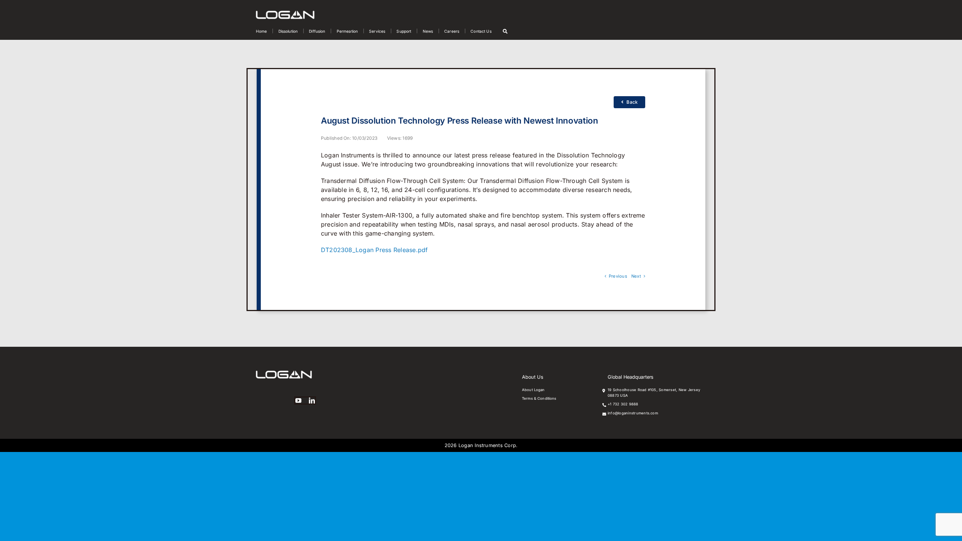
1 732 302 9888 (624, 404)
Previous (618, 276)
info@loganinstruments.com (633, 413)
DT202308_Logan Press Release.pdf (374, 250)
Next (636, 276)
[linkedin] (312, 400)
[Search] (505, 31)
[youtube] (298, 400)
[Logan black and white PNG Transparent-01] (285, 13)
